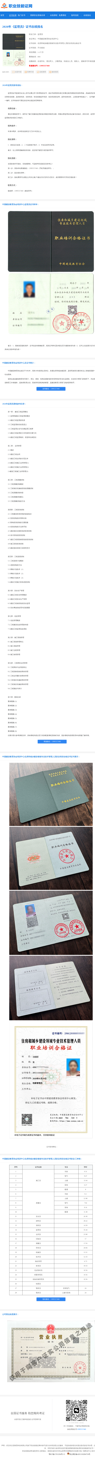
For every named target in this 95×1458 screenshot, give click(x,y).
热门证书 (21, 15)
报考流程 (75, 15)
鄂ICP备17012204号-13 (57, 1454)
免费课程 (62, 15)
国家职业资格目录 (37, 15)
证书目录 (13, 15)
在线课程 (53, 15)
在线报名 (87, 15)
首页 (2, 15)
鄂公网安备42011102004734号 (79, 1454)
